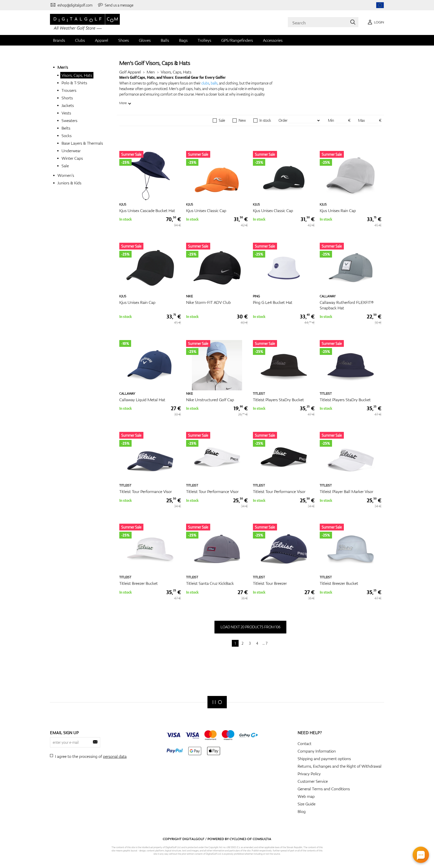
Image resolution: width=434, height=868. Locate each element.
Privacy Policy (309, 773)
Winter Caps (72, 158)
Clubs (80, 40)
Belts (66, 128)
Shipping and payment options (324, 758)
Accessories (273, 40)
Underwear (71, 150)
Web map (306, 796)
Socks (67, 135)
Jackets (68, 105)
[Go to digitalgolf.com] (380, 5)
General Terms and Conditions (324, 789)
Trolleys (204, 40)
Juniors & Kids (69, 183)
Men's (63, 67)
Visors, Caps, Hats (77, 75)
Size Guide (306, 804)
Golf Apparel (130, 72)
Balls (165, 40)
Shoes (123, 40)
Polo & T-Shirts (74, 83)
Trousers (69, 90)
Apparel (101, 40)
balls (214, 83)
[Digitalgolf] (217, 702)
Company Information (317, 751)
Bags (183, 40)
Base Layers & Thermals (82, 143)
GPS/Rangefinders (237, 40)
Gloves (145, 40)
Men (151, 72)
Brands (59, 40)
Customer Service (313, 781)
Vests (66, 113)
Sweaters (69, 120)
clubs (205, 83)
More (123, 103)
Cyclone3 (238, 839)
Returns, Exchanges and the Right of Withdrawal (340, 766)
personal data (115, 756)
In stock (265, 120)
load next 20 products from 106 (250, 627)
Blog (302, 811)
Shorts (67, 98)
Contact (304, 743)
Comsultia (262, 839)
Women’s (66, 175)
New (242, 120)
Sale (65, 166)
